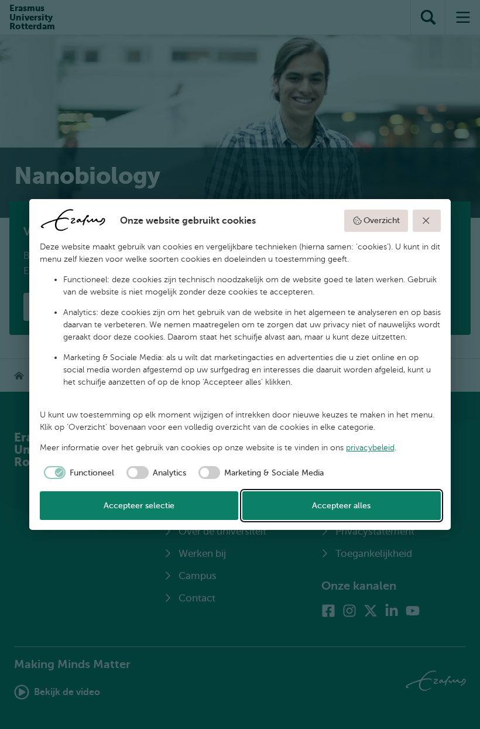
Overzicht (382, 220)
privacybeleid (370, 447)
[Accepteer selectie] (427, 221)
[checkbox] (77, 472)
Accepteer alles (341, 505)
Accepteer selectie (139, 505)
